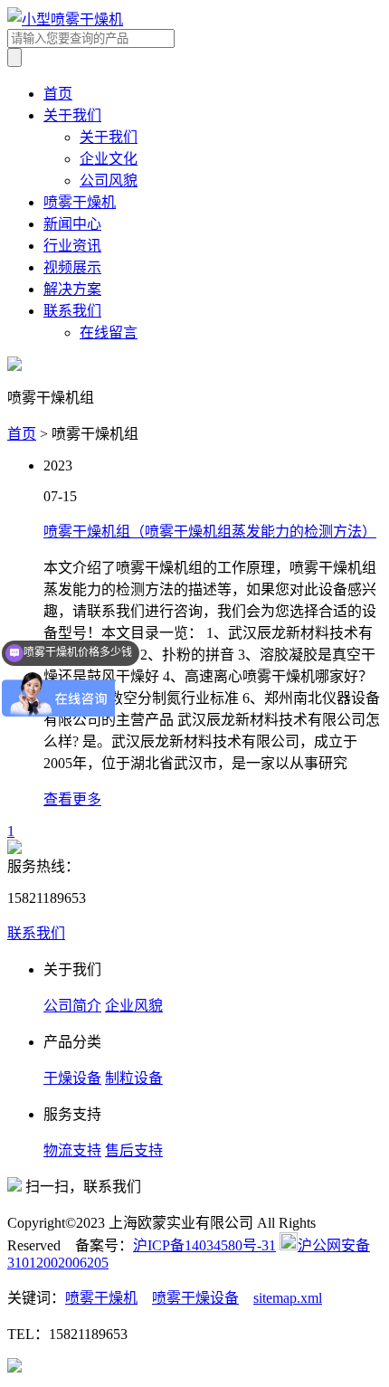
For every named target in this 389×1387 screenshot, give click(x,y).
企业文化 (109, 158)
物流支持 (72, 1150)
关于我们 (72, 115)
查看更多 (72, 799)
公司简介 (72, 1005)
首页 (57, 93)
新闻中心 (72, 224)
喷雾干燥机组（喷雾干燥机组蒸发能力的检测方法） (209, 531)
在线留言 (109, 332)
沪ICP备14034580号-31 (204, 1245)
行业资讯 (72, 245)
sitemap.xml (287, 1298)
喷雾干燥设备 (195, 1298)
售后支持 (134, 1150)
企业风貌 (134, 1005)
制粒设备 (134, 1078)
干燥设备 (72, 1078)
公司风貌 (109, 180)
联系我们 (72, 310)
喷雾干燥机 (79, 202)
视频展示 (72, 267)
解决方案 (72, 289)
